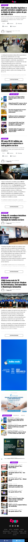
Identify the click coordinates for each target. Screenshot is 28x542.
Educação (21, 531)
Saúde (25, 531)
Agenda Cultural (23, 533)
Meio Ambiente (16, 529)
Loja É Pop (15, 534)
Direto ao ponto (14, 531)
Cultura (4, 533)
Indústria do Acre (6, 531)
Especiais (22, 529)
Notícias (5, 529)
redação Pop (8, 31)
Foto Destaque (15, 533)
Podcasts (9, 533)
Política (10, 529)
